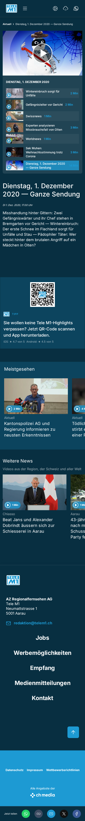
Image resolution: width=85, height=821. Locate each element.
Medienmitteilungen (43, 682)
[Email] (51, 814)
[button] (38, 814)
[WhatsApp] (26, 814)
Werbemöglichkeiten (42, 652)
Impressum (35, 770)
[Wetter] (65, 8)
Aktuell (7, 24)
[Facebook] (77, 814)
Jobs (42, 637)
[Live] (55, 8)
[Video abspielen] (42, 53)
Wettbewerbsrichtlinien (63, 770)
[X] (64, 814)
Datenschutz (15, 770)
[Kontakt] (76, 8)
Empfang (42, 667)
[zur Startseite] (11, 8)
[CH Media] (42, 794)
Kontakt (42, 698)
